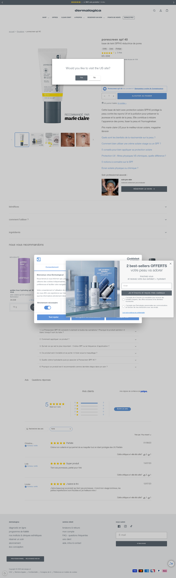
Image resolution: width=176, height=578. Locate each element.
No (94, 78)
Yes (81, 78)
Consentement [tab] (52, 267)
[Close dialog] (170, 264)
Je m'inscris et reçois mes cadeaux (146, 293)
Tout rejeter (54, 317)
